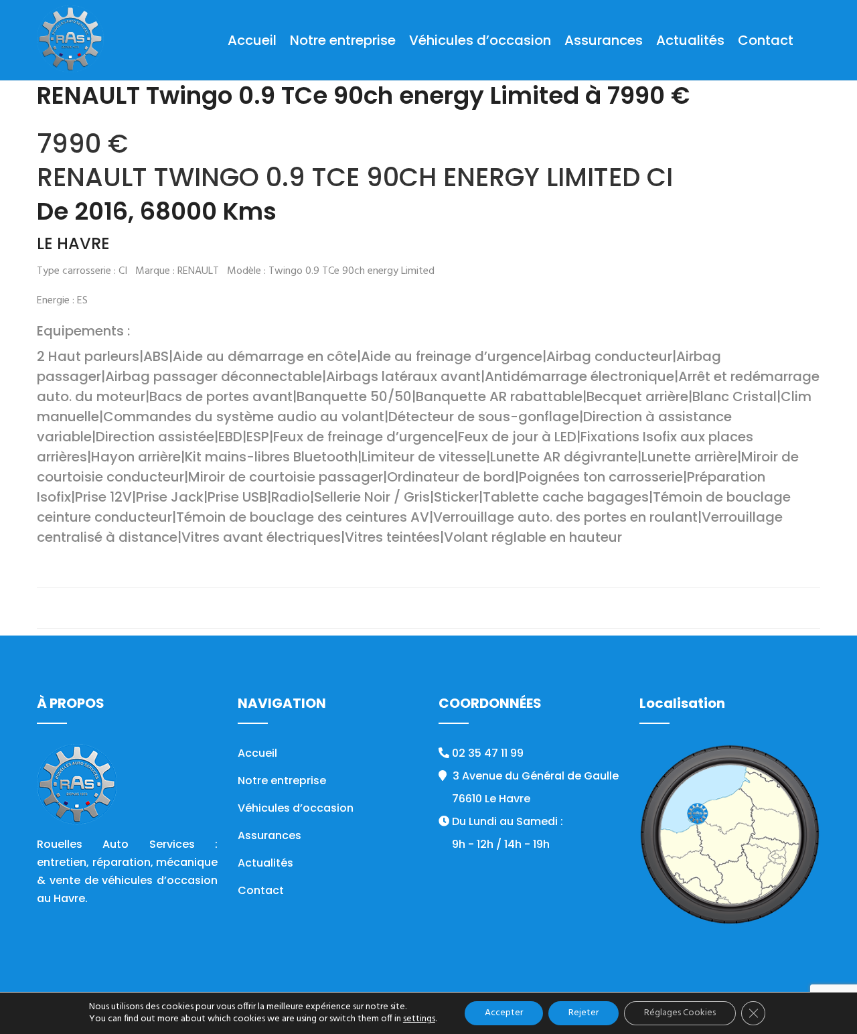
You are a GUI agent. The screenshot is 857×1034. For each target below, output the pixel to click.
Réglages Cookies (680, 1013)
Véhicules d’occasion (480, 40)
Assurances (603, 40)
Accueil (252, 40)
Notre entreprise (343, 40)
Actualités (690, 40)
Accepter (504, 1013)
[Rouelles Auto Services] (70, 40)
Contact (765, 40)
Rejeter (583, 1013)
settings (419, 1019)
